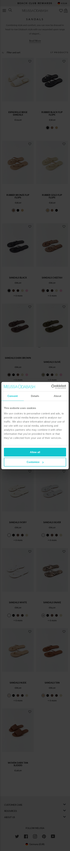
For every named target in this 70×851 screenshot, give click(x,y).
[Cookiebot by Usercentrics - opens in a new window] (51, 387)
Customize (33, 462)
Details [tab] (35, 396)
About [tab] (57, 396)
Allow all (35, 452)
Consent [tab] (12, 396)
